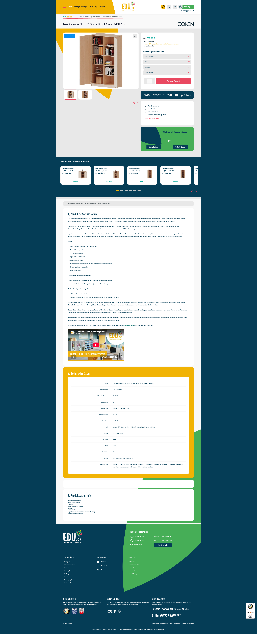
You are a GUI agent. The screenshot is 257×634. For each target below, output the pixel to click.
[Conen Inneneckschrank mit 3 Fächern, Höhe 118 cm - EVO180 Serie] (116, 174)
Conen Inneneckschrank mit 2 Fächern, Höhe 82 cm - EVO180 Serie (68, 171)
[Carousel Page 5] (135, 190)
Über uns (132, 562)
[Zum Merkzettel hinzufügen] (135, 36)
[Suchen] (163, 7)
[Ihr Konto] (175, 7)
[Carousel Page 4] (130, 190)
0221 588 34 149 (139, 541)
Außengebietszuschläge (71, 571)
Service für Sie (69, 557)
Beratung (187, 7)
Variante (147, 67)
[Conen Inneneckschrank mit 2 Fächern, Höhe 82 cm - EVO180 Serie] (82, 174)
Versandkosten (124, 629)
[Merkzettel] (169, 7)
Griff (146, 62)
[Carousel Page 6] (139, 190)
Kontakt (132, 557)
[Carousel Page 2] (122, 190)
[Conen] (186, 25)
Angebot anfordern (69, 577)
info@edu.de (138, 545)
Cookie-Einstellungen (188, 624)
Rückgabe (67, 562)
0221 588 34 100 (139, 537)
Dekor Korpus (149, 56)
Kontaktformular (180, 147)
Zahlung (66, 574)
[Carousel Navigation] (101, 103)
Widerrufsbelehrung (69, 565)
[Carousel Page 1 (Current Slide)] (117, 190)
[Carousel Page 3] (126, 190)
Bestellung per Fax (186, 11)
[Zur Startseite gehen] (128, 5)
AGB (171, 624)
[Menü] (64, 7)
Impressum (177, 624)
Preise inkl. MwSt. (149, 42)
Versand (66, 568)
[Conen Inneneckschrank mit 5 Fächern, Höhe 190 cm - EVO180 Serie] (182, 174)
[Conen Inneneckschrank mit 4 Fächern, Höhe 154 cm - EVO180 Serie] (149, 174)
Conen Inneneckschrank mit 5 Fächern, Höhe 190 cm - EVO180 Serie (168, 171)
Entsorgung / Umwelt (70, 580)
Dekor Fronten (149, 73)
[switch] (250, 616)
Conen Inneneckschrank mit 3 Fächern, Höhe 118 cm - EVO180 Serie (101, 171)
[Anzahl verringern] (145, 81)
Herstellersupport (134, 574)
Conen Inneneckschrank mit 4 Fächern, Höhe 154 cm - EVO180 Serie (135, 171)
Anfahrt (132, 568)
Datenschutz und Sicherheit (160, 624)
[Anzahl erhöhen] (153, 81)
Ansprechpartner (154, 147)
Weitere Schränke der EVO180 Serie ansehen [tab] (74, 161)
